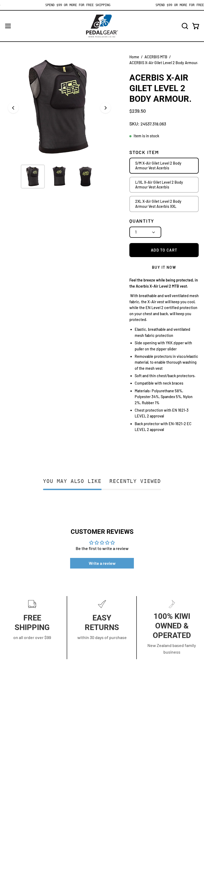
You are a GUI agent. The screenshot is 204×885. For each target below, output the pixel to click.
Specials (13, 840)
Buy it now (164, 267)
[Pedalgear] (102, 26)
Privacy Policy (120, 733)
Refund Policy (120, 741)
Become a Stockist (22, 813)
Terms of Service (123, 759)
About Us (13, 796)
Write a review (102, 563)
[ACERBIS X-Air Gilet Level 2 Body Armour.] (33, 176)
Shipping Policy (121, 750)
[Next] (105, 108)
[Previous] (13, 108)
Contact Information (126, 724)
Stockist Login (18, 805)
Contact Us (15, 787)
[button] (184, 26)
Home (134, 57)
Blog (9, 831)
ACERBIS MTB (155, 57)
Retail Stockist (18, 822)
